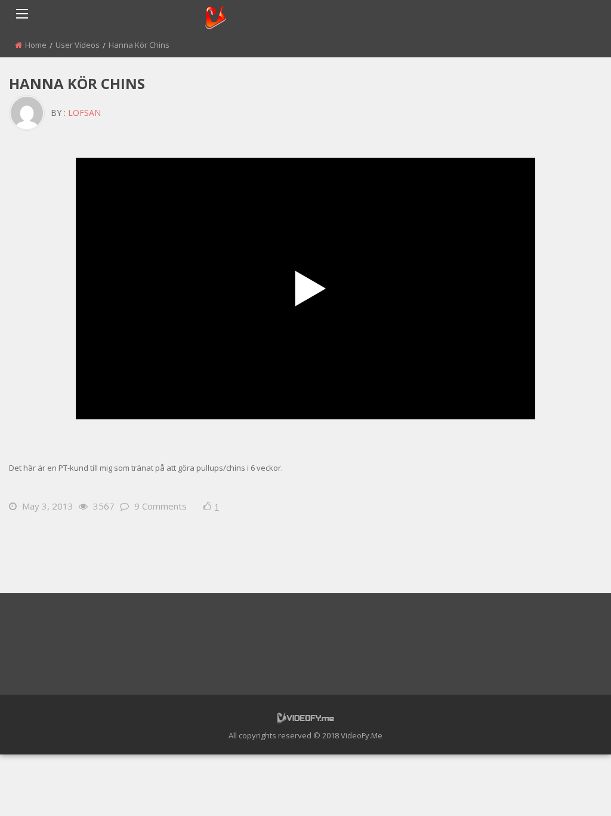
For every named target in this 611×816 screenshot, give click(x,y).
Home (36, 44)
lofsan (84, 112)
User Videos (77, 44)
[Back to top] (572, 789)
